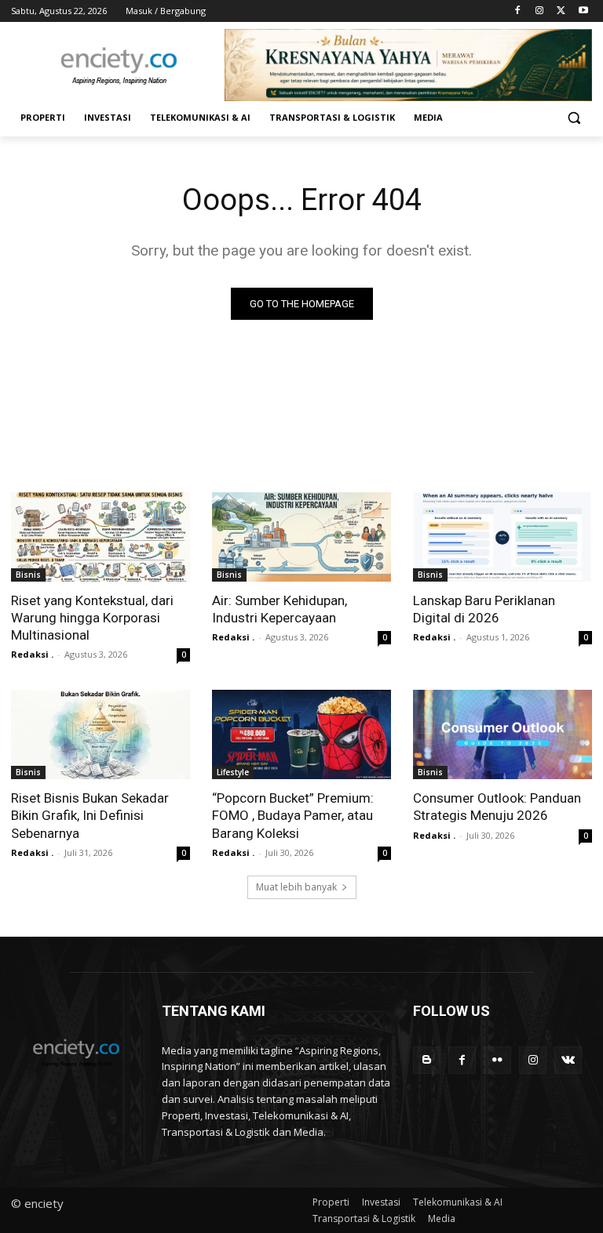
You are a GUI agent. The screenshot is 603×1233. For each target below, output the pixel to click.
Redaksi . (32, 654)
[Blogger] (426, 1060)
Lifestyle (233, 772)
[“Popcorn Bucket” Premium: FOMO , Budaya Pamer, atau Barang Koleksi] (301, 734)
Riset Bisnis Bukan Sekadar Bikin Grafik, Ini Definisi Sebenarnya (90, 815)
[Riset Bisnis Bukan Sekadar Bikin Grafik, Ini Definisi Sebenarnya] (100, 734)
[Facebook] (518, 11)
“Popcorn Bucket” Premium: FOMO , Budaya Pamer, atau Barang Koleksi (293, 815)
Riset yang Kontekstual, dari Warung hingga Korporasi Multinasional (92, 618)
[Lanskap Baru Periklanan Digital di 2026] (502, 537)
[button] (573, 118)
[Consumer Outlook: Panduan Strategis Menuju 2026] (502, 734)
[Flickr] (497, 1060)
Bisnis (28, 574)
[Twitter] (561, 11)
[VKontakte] (568, 1060)
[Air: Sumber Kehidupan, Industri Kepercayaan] (301, 537)
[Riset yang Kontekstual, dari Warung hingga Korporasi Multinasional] (100, 537)
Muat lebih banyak (296, 887)
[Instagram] (540, 11)
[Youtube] (583, 11)
